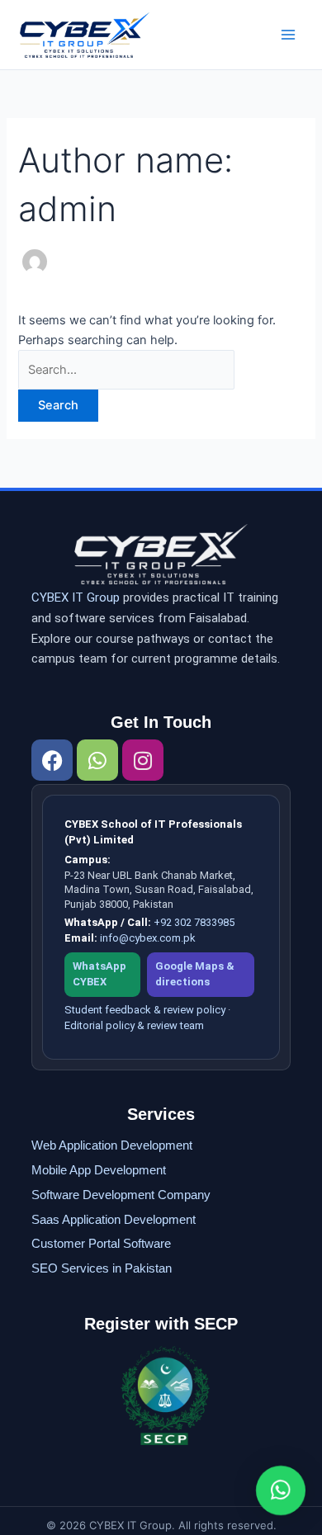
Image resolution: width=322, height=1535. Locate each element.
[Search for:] (126, 369)
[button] (280, 1490)
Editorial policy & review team (134, 1025)
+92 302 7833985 (194, 922)
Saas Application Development (113, 1219)
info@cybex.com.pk (148, 938)
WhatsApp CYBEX (99, 974)
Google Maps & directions (194, 974)
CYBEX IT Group (75, 597)
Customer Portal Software (101, 1243)
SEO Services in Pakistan (101, 1268)
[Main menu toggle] (288, 34)
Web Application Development (111, 1145)
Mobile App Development (98, 1170)
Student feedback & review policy (144, 1010)
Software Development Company (121, 1195)
